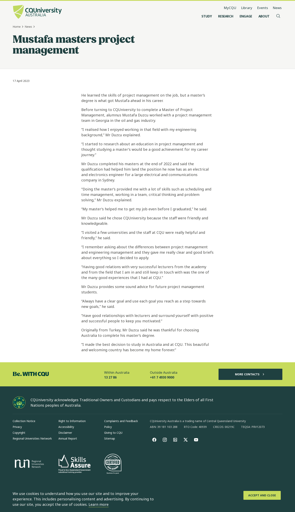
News (277, 7)
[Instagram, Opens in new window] (164, 439)
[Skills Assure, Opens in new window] (74, 464)
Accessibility (66, 427)
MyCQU (230, 7)
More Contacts (247, 374)
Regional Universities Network (32, 438)
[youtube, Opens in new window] (196, 439)
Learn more (98, 504)
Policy (108, 427)
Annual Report (67, 438)
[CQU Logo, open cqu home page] (37, 12)
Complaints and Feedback (121, 421)
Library (246, 7)
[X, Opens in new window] (185, 439)
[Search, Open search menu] (278, 16)
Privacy (17, 427)
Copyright (19, 433)
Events (262, 7)
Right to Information (72, 421)
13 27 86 (110, 377)
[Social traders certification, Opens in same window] (112, 464)
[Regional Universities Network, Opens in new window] (29, 464)
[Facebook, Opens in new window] (154, 439)
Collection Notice (24, 421)
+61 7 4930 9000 (162, 377)
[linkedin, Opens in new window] (175, 439)
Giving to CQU (113, 433)
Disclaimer (65, 433)
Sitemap (109, 438)
